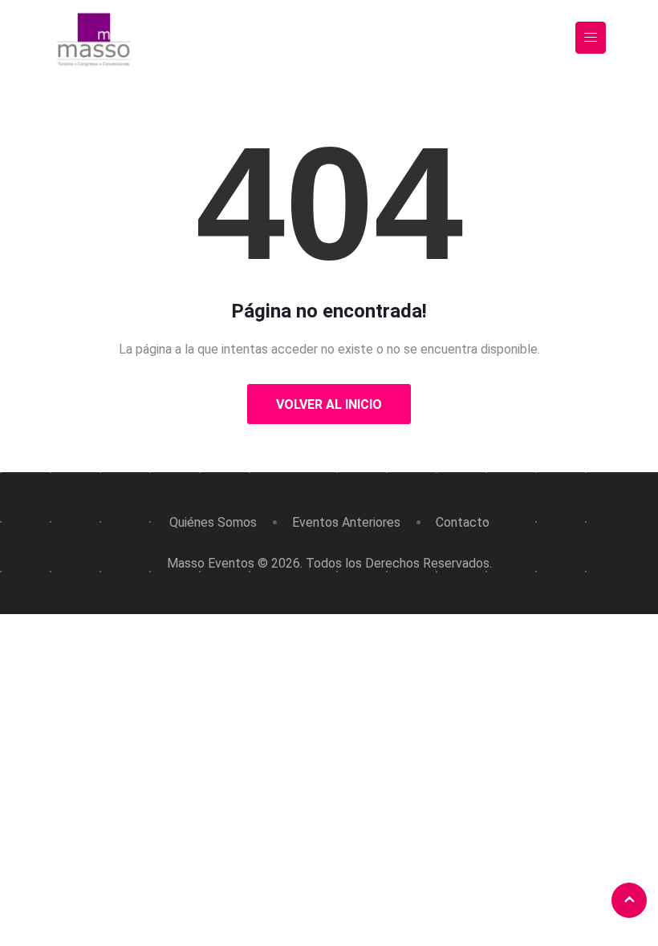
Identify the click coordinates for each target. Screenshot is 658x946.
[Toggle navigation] (590, 38)
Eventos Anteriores (346, 522)
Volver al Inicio (329, 404)
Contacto (462, 522)
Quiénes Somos (213, 522)
